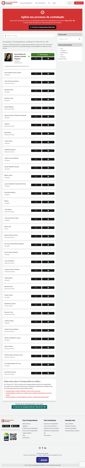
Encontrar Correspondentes (51, 423)
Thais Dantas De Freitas (11, 218)
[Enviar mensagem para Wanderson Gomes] (48, 304)
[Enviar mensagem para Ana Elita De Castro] (48, 373)
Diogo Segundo (8, 107)
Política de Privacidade (42, 453)
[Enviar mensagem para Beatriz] (48, 202)
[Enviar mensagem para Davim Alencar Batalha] (48, 253)
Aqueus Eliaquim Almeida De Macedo (15, 115)
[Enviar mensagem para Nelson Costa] (48, 176)
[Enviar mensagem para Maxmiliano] (48, 133)
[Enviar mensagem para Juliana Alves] (48, 142)
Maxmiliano (7, 132)
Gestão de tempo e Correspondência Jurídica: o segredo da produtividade (27, 397)
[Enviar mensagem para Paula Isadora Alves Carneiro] (48, 73)
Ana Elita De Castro (10, 372)
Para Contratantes (40, 3)
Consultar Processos (70, 426)
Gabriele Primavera (10, 149)
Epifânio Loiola (8, 98)
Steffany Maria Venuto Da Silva (13, 355)
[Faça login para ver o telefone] (36, 58)
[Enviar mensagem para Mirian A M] (48, 227)
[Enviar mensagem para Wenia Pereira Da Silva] (48, 236)
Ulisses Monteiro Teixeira (11, 167)
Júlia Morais (8, 209)
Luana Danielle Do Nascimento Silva (15, 184)
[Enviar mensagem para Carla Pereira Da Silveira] (48, 82)
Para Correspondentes (26, 3)
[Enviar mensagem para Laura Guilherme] (48, 262)
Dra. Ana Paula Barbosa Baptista (14, 244)
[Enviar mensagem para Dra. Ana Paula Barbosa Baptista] (48, 245)
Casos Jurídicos (69, 423)
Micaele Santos (8, 90)
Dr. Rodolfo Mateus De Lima (12, 363)
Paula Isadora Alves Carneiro (12, 72)
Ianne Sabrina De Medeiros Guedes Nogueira (20, 56)
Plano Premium (26, 423)
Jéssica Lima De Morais (11, 158)
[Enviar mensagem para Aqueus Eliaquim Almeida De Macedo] (48, 116)
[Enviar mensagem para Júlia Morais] (48, 210)
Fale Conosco (26, 437)
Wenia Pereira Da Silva (11, 235)
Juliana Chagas (9, 321)
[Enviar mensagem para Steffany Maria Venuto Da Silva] (48, 356)
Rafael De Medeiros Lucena (12, 338)
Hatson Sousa (8, 295)
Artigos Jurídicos (27, 433)
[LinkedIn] (45, 448)
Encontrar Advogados (70, 428)
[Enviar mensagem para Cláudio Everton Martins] (48, 330)
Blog (24, 435)
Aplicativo (25, 426)
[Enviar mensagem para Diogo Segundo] (48, 108)
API (49, 3)
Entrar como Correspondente (30, 430)
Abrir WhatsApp (44, 54)
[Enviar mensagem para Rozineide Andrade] (48, 193)
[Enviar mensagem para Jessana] (48, 125)
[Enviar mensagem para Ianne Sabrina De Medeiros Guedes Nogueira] (48, 58)
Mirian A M (7, 226)
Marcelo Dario (8, 286)
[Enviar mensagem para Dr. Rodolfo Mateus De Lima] (48, 364)
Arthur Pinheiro (8, 346)
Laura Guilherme (9, 261)
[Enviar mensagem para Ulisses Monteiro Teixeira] (48, 168)
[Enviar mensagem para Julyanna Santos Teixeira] (48, 270)
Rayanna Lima (8, 312)
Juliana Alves (8, 141)
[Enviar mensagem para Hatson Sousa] (48, 296)
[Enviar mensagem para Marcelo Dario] (48, 287)
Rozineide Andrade (9, 192)
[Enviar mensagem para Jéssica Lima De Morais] (48, 159)
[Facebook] (42, 448)
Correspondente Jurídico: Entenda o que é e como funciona (23, 391)
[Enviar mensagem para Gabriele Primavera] (48, 150)
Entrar (70, 3)
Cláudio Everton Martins (11, 329)
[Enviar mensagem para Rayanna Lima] (48, 313)
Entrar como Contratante (50, 426)
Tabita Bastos (8, 278)
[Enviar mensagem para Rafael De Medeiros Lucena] (48, 339)
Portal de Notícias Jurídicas (72, 430)
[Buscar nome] (79, 39)
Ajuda (54, 3)
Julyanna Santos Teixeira (11, 269)
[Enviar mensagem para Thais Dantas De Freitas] (48, 219)
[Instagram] (40, 448)
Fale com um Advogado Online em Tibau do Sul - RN (29, 407)
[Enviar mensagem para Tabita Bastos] (48, 279)
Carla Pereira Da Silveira (11, 81)
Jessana (6, 124)
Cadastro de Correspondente (30, 428)
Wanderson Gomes (10, 303)
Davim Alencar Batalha (11, 252)
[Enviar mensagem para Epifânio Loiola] (48, 99)
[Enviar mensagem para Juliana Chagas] (48, 322)
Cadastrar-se (79, 3)
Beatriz (6, 201)
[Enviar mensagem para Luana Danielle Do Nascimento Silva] (48, 185)
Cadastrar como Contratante (51, 428)
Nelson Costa (8, 175)
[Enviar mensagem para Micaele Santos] (48, 91)
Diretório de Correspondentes (51, 430)
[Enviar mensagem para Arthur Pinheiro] (48, 347)
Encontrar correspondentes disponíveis (43, 27)
